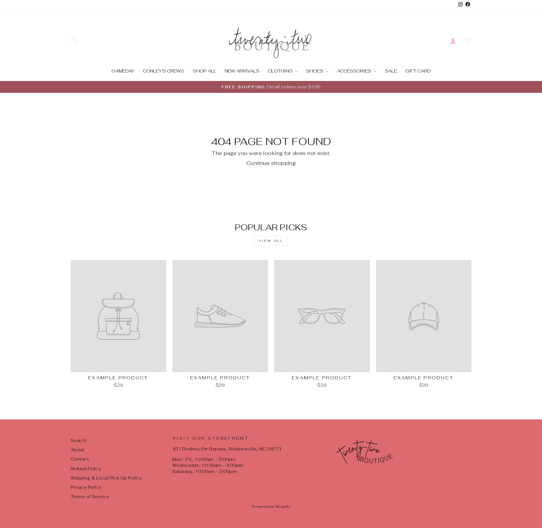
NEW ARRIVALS (242, 71)
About (77, 449)
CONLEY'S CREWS (163, 71)
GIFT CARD (418, 71)
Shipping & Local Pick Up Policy (106, 478)
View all (271, 240)
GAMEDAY (123, 71)
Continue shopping (271, 163)
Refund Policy (86, 468)
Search (79, 440)
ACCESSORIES (354, 71)
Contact (80, 459)
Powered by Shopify (271, 506)
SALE (391, 71)
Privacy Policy (86, 487)
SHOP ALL (204, 71)
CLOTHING (281, 71)
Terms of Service (90, 496)
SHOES (315, 71)
